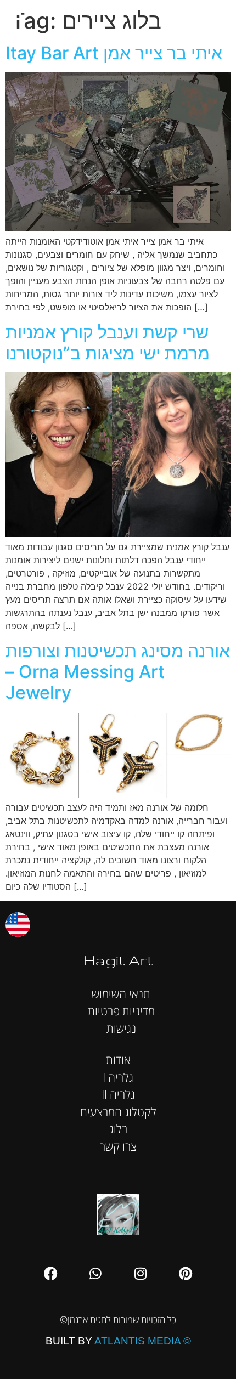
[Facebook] (50, 1273)
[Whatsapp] (95, 1273)
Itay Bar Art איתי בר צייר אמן (113, 53)
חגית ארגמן (216, 16)
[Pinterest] (185, 1273)
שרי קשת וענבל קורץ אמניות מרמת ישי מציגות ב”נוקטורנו (107, 342)
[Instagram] (140, 1273)
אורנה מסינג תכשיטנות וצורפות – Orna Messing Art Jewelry (117, 672)
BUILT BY (118, 1341)
